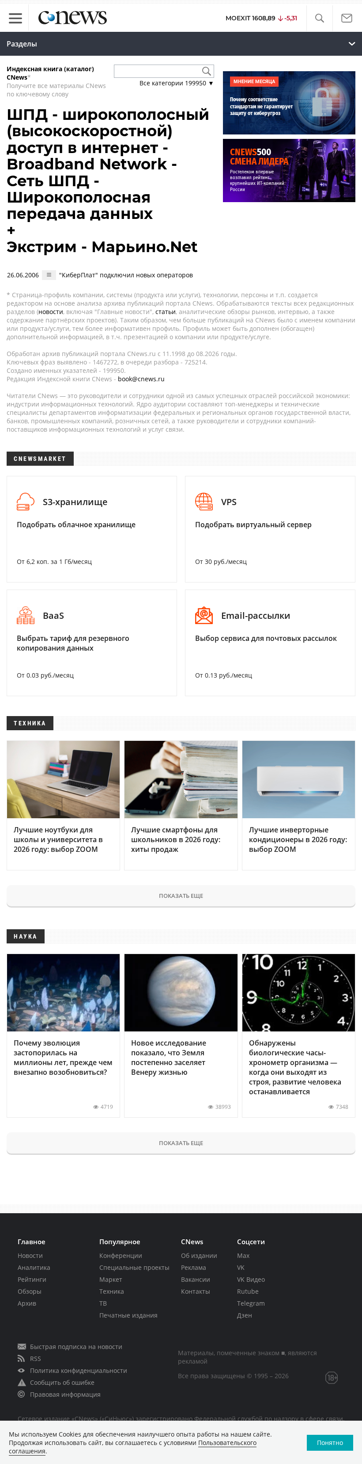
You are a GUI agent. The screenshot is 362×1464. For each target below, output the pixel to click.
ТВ (103, 1303)
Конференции (120, 1255)
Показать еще (181, 896)
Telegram (251, 1303)
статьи (165, 311)
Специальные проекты (134, 1267)
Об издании (199, 1255)
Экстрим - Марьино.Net (102, 247)
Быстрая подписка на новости (76, 1346)
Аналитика (34, 1267)
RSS (35, 1358)
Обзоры (29, 1291)
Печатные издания (128, 1315)
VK (241, 1267)
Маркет (110, 1279)
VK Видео (251, 1279)
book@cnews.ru (141, 379)
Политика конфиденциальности (78, 1370)
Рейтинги (32, 1279)
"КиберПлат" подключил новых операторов (126, 275)
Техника (111, 1291)
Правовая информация (65, 1394)
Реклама (193, 1267)
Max (243, 1255)
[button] (319, 18)
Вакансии (195, 1279)
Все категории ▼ (177, 83)
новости (50, 311)
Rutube (248, 1291)
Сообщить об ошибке (62, 1382)
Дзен (244, 1315)
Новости (30, 1255)
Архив (27, 1303)
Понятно (330, 1442)
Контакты (195, 1291)
